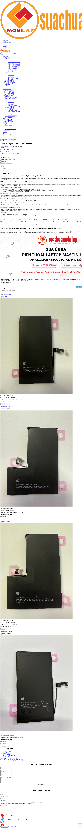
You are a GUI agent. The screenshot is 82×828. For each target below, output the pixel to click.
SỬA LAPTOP (6, 752)
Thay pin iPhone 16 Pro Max (6, 631)
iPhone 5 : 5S (10, 71)
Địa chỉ (1, 800)
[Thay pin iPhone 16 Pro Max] (36, 618)
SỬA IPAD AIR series (9, 90)
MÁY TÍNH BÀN (8, 117)
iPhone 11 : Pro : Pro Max (13, 66)
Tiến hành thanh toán (12, 826)
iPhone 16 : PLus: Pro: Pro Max (14, 61)
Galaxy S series (11, 76)
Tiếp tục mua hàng (4, 826)
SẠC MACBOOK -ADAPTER (14, 106)
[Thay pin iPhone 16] (36, 731)
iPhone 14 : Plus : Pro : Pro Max (14, 63)
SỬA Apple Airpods (9, 121)
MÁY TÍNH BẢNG (7, 42)
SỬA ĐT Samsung (8, 72)
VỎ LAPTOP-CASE (12, 113)
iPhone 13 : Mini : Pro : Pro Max (14, 64)
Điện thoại (2, 796)
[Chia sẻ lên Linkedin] (4, 164)
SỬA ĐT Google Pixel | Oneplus (11, 83)
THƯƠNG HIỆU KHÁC (10, 88)
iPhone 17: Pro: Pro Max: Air (13, 59)
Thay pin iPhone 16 (4, 743)
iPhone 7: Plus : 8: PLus (12, 68)
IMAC (9, 99)
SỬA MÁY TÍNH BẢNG (8, 753)
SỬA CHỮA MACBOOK (10, 98)
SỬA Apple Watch (8, 120)
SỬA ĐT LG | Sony (9, 85)
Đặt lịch (1, 54)
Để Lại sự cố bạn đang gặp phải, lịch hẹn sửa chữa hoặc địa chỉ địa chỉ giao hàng (15, 803)
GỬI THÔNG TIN (4, 805)
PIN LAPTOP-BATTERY (13, 109)
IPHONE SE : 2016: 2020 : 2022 (14, 69)
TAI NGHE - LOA (9, 126)
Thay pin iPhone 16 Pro (5, 518)
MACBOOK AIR (11, 100)
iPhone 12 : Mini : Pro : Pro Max (14, 65)
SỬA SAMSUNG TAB (9, 94)
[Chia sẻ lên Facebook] (1, 164)
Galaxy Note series (11, 77)
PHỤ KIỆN (5, 46)
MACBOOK (10, 104)
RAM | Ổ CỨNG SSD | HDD (11, 97)
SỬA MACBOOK (6, 754)
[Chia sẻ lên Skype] (10, 164)
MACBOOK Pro (11, 102)
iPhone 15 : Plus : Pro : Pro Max (14, 62)
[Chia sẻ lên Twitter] (3, 164)
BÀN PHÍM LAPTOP (12, 108)
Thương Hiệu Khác (9, 95)
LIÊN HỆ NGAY (6, 47)
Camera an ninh (8, 124)
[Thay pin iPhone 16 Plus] (36, 393)
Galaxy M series (11, 73)
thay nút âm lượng (7, 294)
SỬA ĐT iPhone (8, 58)
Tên (1, 794)
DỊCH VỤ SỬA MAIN (12, 105)
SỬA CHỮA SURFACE (10, 116)
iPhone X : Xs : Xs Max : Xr (13, 67)
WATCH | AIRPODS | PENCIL (9, 44)
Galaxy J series (10, 79)
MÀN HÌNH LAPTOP (12, 110)
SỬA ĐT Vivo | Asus (9, 86)
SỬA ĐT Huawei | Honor (10, 84)
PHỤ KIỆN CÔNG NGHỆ (8, 756)
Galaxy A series (11, 75)
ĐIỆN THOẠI (6, 41)
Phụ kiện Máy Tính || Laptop (10, 129)
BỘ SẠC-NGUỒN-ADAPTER (14, 111)
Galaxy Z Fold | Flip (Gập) (13, 78)
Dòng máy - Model (4, 159)
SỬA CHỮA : (5, 40)
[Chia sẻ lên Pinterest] (6, 164)
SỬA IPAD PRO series (9, 92)
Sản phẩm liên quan (4, 296)
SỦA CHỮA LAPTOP (9, 107)
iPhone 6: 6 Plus (9, 146)
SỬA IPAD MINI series (9, 93)
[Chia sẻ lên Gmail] (8, 164)
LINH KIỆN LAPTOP (12, 115)
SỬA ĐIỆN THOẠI (7, 751)
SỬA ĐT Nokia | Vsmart (10, 82)
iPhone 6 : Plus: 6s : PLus (12, 70)
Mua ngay (2, 516)
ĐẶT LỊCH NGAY (41, 784)
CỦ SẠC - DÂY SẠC (9, 123)
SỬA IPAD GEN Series (9, 91)
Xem (6, 403)
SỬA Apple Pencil (8, 119)
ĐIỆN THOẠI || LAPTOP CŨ (9, 755)
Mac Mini (9, 103)
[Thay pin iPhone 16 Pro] (36, 506)
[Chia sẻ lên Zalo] (11, 164)
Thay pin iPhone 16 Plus (5, 406)
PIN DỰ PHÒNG (8, 128)
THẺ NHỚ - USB (8, 125)
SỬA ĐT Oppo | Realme (10, 81)
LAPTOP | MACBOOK (7, 43)
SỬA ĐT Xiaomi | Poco (9, 80)
